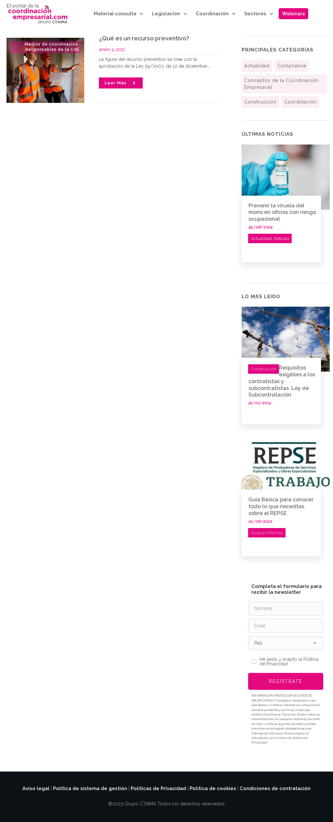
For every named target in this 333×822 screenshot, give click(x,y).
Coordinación (300, 101)
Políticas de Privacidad (158, 788)
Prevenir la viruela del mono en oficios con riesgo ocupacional (282, 212)
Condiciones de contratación (275, 788)
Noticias (281, 238)
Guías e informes (267, 532)
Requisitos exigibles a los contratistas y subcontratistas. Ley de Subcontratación (281, 381)
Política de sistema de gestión (90, 788)
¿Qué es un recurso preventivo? (144, 38)
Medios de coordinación (51, 44)
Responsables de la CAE (52, 49)
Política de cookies (213, 788)
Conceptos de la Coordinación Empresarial (281, 84)
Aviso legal (35, 788)
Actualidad (257, 65)
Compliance (291, 65)
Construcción (260, 101)
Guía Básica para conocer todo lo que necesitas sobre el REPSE (280, 506)
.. (209, 66)
